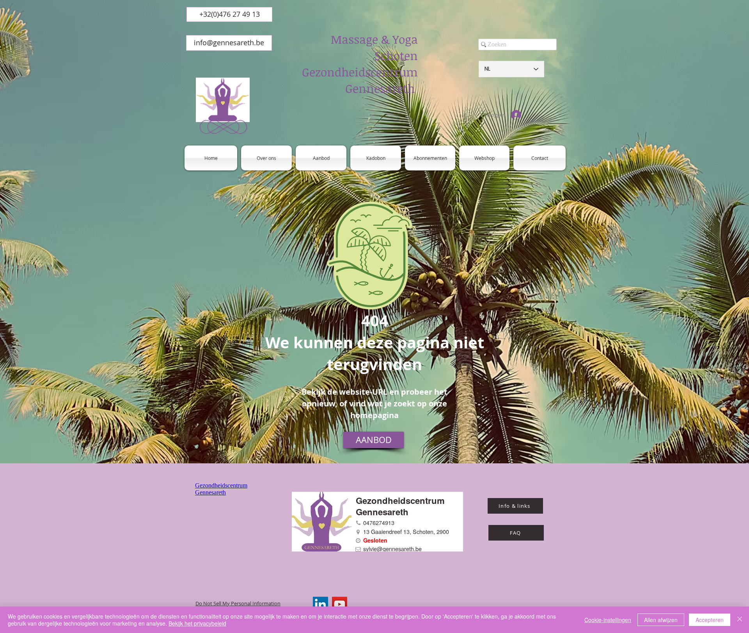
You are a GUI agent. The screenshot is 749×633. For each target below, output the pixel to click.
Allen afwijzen (661, 620)
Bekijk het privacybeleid (197, 623)
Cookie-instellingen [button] (607, 620)
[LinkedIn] (320, 604)
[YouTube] (339, 604)
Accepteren (710, 620)
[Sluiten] (739, 620)
